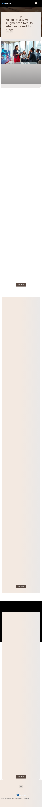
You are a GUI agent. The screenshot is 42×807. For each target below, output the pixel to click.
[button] (21, 786)
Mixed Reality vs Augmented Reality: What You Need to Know (20, 24)
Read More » (9, 32)
